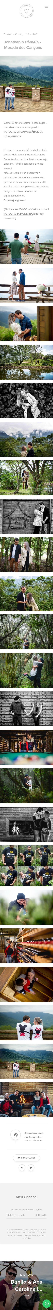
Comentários (28, 1158)
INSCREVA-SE (40, 1215)
